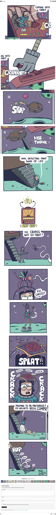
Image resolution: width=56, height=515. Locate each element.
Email (2, 500)
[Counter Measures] (55, 514)
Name (3, 497)
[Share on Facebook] (50, 1)
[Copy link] (55, 1)
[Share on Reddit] (53, 1)
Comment (3, 489)
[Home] (1, 1)
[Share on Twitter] (51, 1)
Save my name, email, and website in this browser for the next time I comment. (16, 504)
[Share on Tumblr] (52, 1)
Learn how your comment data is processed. (20, 510)
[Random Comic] (51, 514)
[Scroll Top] (1, 514)
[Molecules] (54, 514)
